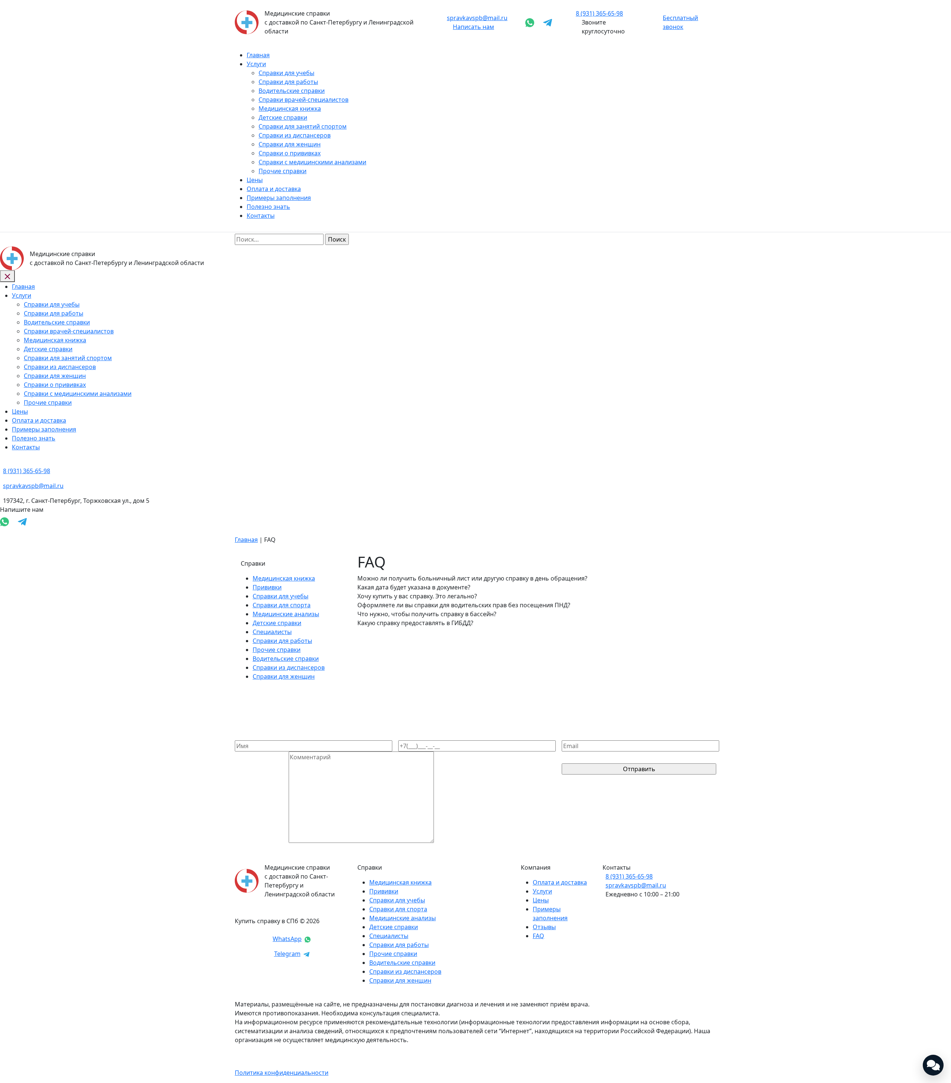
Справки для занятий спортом (303, 126)
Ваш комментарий (262, 841)
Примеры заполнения (279, 198)
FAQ (538, 936)
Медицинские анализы (286, 614)
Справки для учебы (286, 73)
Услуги (256, 64)
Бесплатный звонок (680, 22)
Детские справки (283, 117)
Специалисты (272, 632)
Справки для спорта (282, 605)
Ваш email (576, 736)
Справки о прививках (290, 153)
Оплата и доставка (274, 189)
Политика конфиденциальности (281, 1073)
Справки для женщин (290, 144)
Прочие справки (282, 171)
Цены (255, 180)
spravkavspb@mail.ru (477, 18)
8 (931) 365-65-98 (629, 876)
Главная (258, 55)
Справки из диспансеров (295, 135)
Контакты (261, 215)
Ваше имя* (251, 736)
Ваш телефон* (419, 736)
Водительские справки (292, 91)
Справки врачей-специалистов (303, 100)
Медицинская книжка (290, 108)
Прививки (267, 587)
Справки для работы (288, 82)
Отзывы (544, 927)
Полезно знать (268, 207)
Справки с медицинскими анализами (312, 162)
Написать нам (473, 27)
